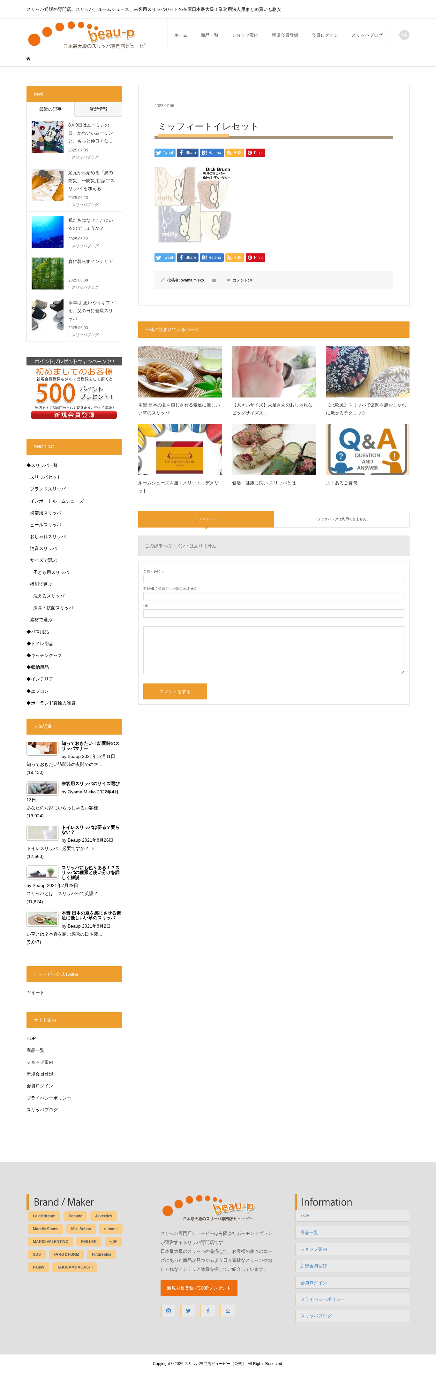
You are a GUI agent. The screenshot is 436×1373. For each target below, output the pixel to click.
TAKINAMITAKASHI (75, 1267)
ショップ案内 (245, 35)
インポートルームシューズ (57, 501)
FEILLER (89, 1241)
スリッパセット (45, 477)
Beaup (74, 756)
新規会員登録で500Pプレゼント (199, 1288)
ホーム (181, 35)
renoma (111, 1229)
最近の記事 (50, 109)
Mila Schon (81, 1229)
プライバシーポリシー (48, 1097)
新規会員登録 (285, 35)
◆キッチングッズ (44, 655)
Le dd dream (44, 1216)
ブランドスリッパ (48, 488)
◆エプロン (37, 691)
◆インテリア (39, 679)
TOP (31, 1038)
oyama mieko (192, 280)
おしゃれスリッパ (48, 536)
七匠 (113, 1241)
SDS (37, 1254)
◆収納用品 (37, 667)
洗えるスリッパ (48, 595)
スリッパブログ (367, 35)
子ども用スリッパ (51, 572)
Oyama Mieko (82, 791)
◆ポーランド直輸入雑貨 (51, 703)
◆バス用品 (37, 631)
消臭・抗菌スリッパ (53, 607)
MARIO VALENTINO (50, 1241)
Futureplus (101, 1254)
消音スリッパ (43, 548)
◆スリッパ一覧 (42, 465)
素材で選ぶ (41, 619)
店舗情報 (98, 109)
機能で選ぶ (41, 584)
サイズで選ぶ (43, 560)
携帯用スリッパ (45, 512)
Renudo (75, 1216)
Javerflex (103, 1216)
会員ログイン (325, 35)
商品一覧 (210, 35)
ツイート (35, 992)
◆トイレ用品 (39, 643)
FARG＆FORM (66, 1254)
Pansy (38, 1267)
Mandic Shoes (45, 1229)
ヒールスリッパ (45, 524)
